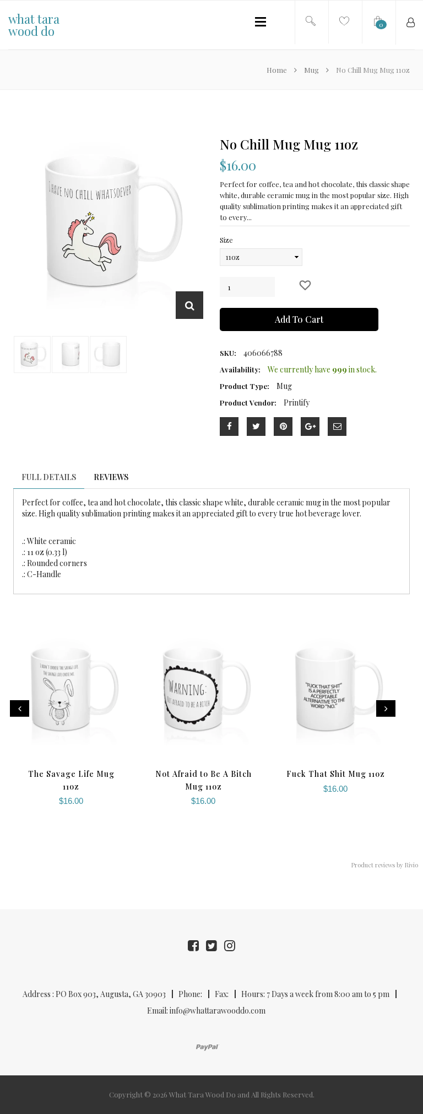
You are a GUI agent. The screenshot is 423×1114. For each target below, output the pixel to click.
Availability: (240, 369)
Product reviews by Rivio (384, 865)
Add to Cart (299, 319)
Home (278, 69)
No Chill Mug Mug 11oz (289, 144)
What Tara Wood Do (202, 1094)
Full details (48, 477)
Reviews (111, 477)
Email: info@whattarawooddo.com (206, 1010)
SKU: (228, 353)
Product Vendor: (248, 402)
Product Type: (244, 386)
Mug (311, 69)
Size (226, 239)
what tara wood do (33, 25)
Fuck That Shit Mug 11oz (335, 774)
